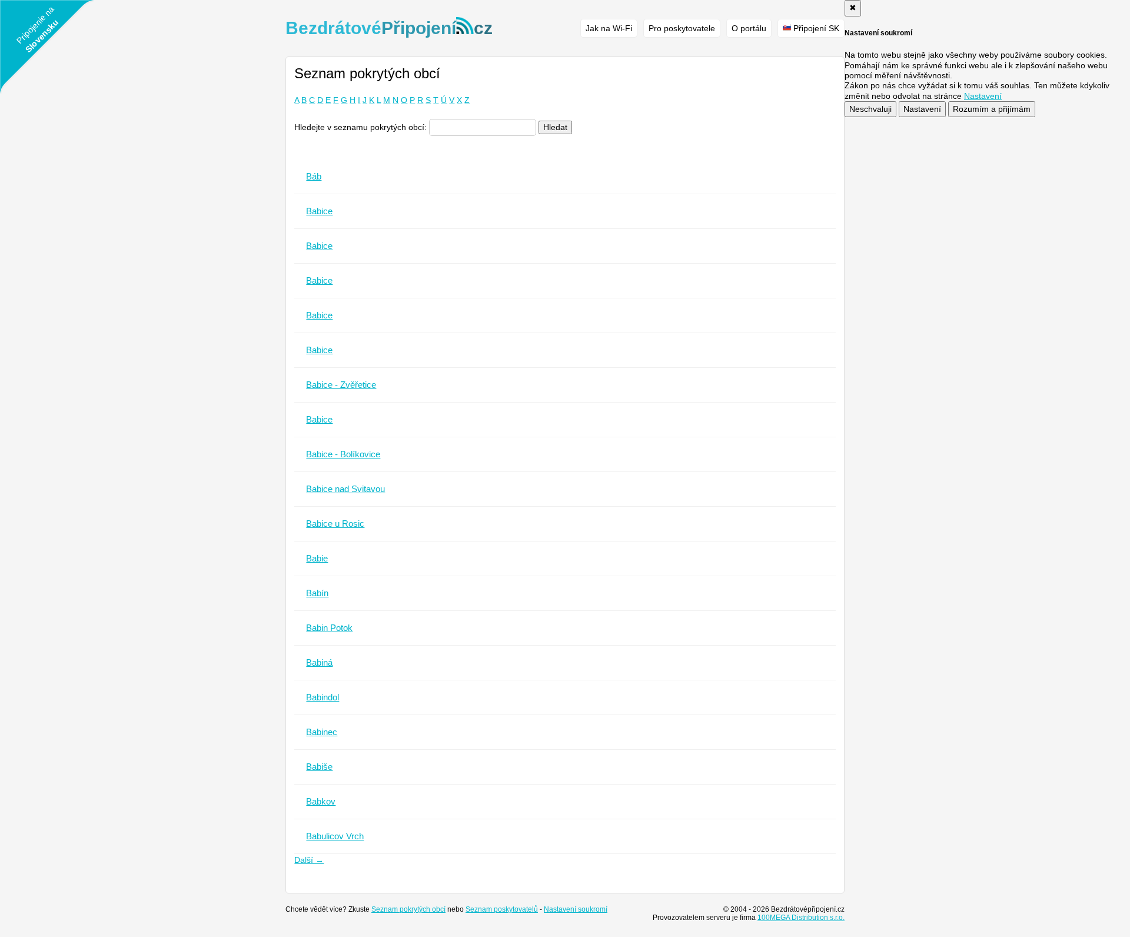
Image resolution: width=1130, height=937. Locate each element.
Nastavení (922, 109)
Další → (309, 860)
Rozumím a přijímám (992, 109)
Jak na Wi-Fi (609, 28)
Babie (317, 558)
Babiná (319, 662)
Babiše (319, 767)
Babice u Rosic (335, 524)
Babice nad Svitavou (345, 489)
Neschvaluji (870, 109)
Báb (313, 176)
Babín (317, 593)
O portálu (749, 28)
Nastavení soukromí (575, 909)
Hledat (555, 127)
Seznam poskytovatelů (502, 909)
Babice (319, 211)
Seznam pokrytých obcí (408, 909)
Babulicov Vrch (335, 836)
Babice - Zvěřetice (341, 385)
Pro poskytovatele (682, 28)
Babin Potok (329, 628)
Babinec (321, 732)
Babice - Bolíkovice (343, 454)
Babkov (320, 801)
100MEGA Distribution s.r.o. (801, 917)
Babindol (322, 697)
